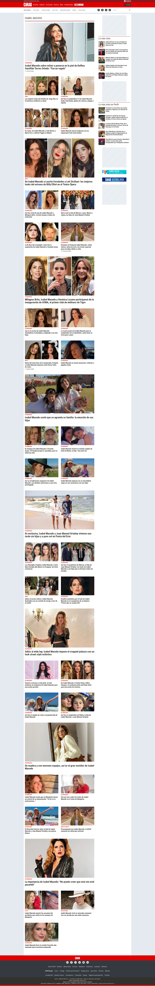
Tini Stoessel (36, 10)
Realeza (56, 5)
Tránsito (107, 975)
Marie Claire (67, 966)
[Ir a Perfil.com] (127, 1)
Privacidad (78, 975)
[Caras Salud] (114, 173)
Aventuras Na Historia (72, 971)
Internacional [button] (68, 5)
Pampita (74, 10)
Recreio (101, 971)
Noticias (35, 5)
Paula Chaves (82, 10)
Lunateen (97, 966)
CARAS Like (78, 4)
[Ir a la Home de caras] (28, 6)
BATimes (104, 966)
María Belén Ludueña (65, 10)
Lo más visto (104, 38)
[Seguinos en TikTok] (110, 10)
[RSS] (83, 962)
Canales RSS (49, 975)
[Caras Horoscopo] (114, 181)
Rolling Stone (85, 971)
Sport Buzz (94, 971)
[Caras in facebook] (102, 10)
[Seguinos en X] (106, 10)
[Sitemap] (87, 962)
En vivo (128, 4)
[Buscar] (129, 10)
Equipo (85, 975)
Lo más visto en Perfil (108, 104)
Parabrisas (89, 966)
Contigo (62, 971)
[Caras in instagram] (98, 10)
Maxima (107, 971)
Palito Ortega (27, 10)
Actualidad (49, 5)
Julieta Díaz (55, 10)
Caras (56, 971)
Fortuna (74, 966)
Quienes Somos (59, 975)
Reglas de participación (96, 975)
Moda (61, 5)
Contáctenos (69, 975)
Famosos (42, 5)
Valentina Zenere (45, 10)
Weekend (82, 966)
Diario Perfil (51, 966)
